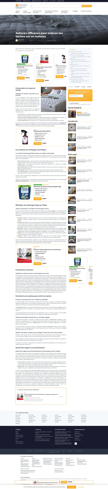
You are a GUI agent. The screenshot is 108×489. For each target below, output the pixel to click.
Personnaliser (81, 487)
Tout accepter (71, 487)
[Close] (76, 213)
